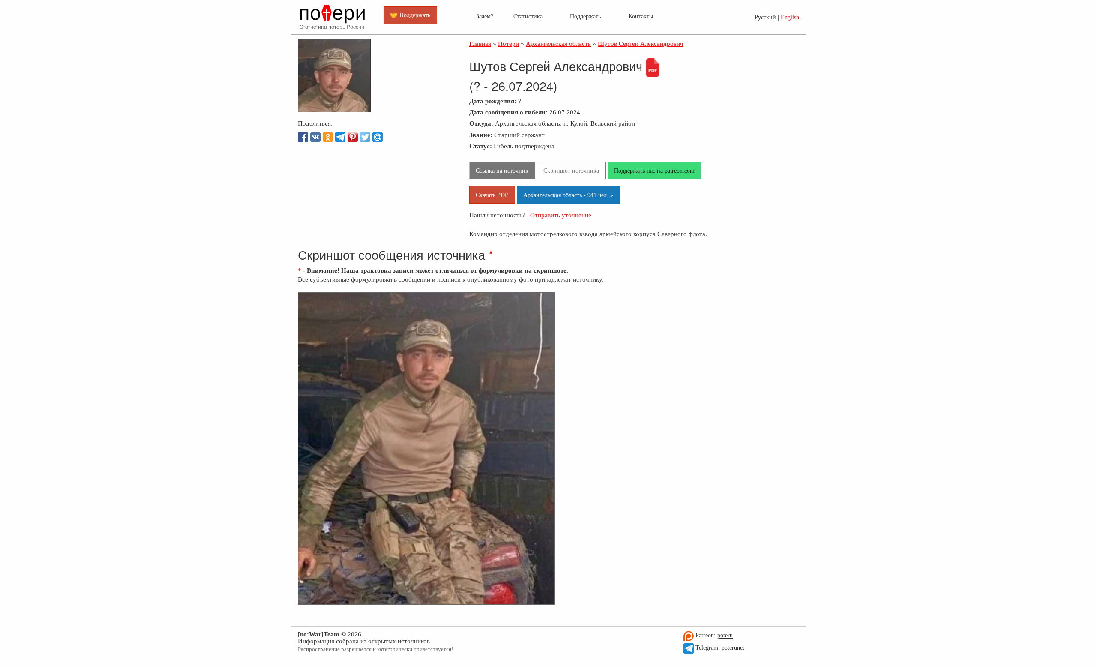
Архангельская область (527, 123)
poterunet (733, 648)
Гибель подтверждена (524, 146)
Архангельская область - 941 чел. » (568, 195)
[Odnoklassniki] (328, 137)
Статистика (528, 16)
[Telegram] (340, 137)
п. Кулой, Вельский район (599, 123)
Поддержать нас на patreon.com (654, 170)
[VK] (315, 137)
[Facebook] (303, 137)
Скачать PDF (492, 195)
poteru (725, 636)
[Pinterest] (353, 137)
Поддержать (585, 16)
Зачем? (484, 16)
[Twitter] (365, 137)
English (790, 17)
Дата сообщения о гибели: (508, 112)
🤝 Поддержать (410, 15)
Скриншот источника (571, 170)
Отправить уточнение (560, 215)
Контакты (641, 16)
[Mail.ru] (377, 137)
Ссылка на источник (502, 170)
